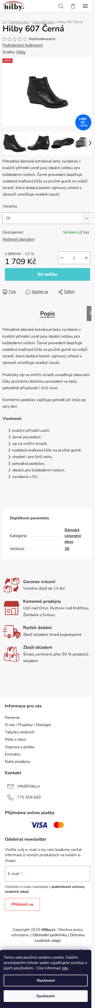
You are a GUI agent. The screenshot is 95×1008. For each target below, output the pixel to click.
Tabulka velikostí (19, 732)
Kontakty (12, 754)
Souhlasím (45, 996)
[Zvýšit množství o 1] (86, 258)
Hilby (21, 52)
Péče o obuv (15, 739)
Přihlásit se (22, 904)
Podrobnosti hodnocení (22, 45)
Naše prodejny (17, 761)
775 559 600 (29, 797)
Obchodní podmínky (49, 935)
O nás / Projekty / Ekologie (28, 725)
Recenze (12, 717)
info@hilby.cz (28, 786)
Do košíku (47, 274)
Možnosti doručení (18, 239)
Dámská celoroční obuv (73, 535)
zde (65, 968)
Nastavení (46, 980)
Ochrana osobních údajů (59, 937)
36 (67, 548)
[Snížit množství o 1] (62, 258)
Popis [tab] (47, 313)
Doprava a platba (19, 747)
